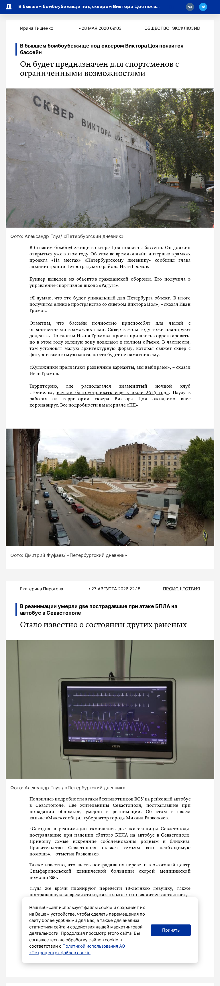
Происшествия (181, 588)
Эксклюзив (186, 28)
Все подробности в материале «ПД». (100, 405)
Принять (171, 930)
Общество (156, 28)
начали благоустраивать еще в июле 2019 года (113, 393)
